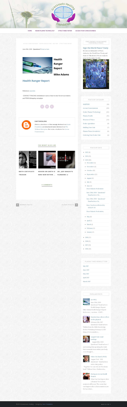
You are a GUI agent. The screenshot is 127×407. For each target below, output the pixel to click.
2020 (87, 160)
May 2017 (86, 274)
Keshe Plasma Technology (44, 31)
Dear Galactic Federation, (95, 211)
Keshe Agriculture (45, 43)
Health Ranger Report (36, 80)
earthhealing (41, 121)
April (88, 220)
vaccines (32, 91)
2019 (86, 237)
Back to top (105, 404)
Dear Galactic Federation (95, 189)
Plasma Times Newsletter (91, 131)
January (89, 232)
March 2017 (86, 281)
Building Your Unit (89, 127)
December (90, 163)
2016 (86, 249)
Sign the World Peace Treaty (95, 48)
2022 (87, 152)
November (90, 167)
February (90, 228)
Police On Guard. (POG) (99, 357)
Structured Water (65, 31)
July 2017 (86, 266)
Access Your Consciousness (85, 31)
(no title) (94, 300)
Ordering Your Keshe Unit (92, 135)
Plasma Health (88, 116)
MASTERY (55, 43)
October (90, 170)
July (88, 182)
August (89, 178)
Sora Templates (47, 404)
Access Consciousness (30, 43)
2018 (86, 241)
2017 (86, 245)
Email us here (45, 49)
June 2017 (86, 270)
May (88, 217)
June (88, 186)
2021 (86, 156)
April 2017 (86, 277)
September (91, 174)
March (89, 224)
